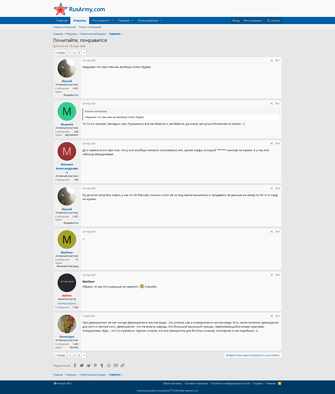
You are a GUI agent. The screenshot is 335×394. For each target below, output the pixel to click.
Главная (61, 20)
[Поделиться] (271, 60)
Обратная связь (172, 383)
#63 (277, 143)
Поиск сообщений (90, 27)
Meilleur (67, 252)
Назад (61, 52)
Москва (74, 347)
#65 (277, 231)
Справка (258, 383)
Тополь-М (62, 46)
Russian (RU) (64, 383)
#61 (277, 60)
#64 (277, 188)
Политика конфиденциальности (230, 383)
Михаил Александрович (67, 168)
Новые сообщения (64, 27)
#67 (277, 316)
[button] (112, 20)
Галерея (123, 20)
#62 (277, 103)
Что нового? (101, 20)
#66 (277, 275)
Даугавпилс (71, 134)
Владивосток (71, 95)
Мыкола (67, 124)
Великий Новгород (67, 266)
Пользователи (148, 20)
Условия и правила (196, 383)
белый (67, 81)
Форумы (79, 20)
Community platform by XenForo (167, 390)
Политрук (66, 336)
